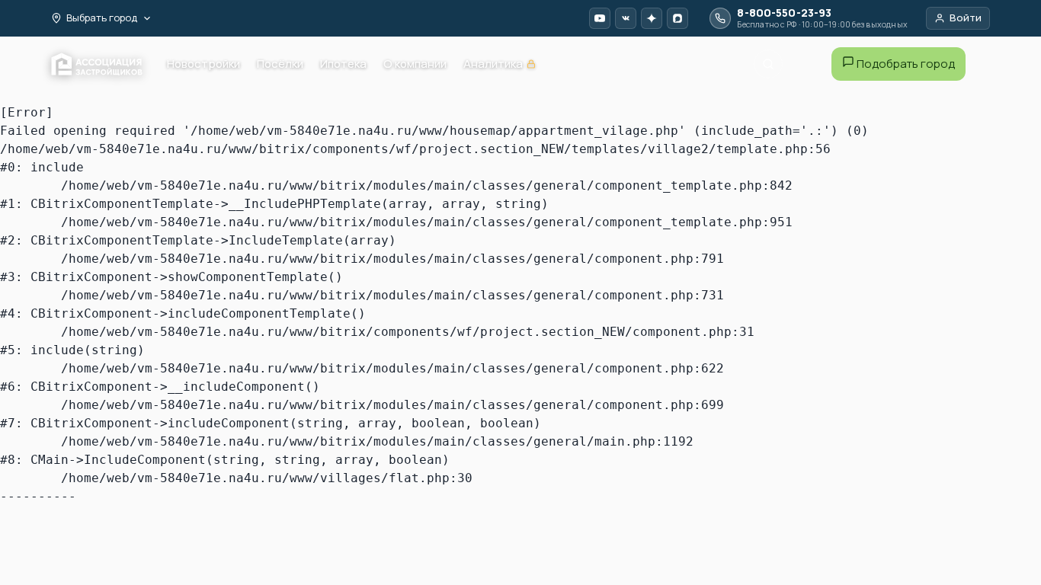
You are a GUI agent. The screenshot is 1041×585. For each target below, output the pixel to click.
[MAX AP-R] (677, 18)
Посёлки (280, 64)
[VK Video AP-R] (625, 18)
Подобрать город (904, 64)
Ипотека (343, 64)
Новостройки (203, 64)
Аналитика (499, 64)
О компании (415, 64)
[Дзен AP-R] (651, 18)
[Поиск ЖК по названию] (768, 64)
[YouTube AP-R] (599, 18)
